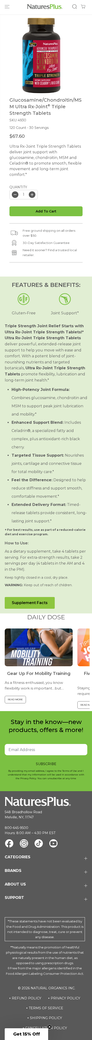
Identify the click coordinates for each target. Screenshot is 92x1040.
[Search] (74, 6)
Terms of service (46, 1008)
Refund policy (26, 998)
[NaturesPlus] (45, 6)
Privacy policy (65, 998)
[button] (7, 6)
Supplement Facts (30, 603)
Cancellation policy (46, 1028)
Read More (15, 699)
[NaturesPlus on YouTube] (53, 844)
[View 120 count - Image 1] (41, 55)
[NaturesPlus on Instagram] (24, 844)
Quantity (18, 187)
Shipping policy (46, 1018)
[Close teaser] (49, 1027)
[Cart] (83, 6)
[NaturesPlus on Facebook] (9, 844)
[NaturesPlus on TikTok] (38, 844)
